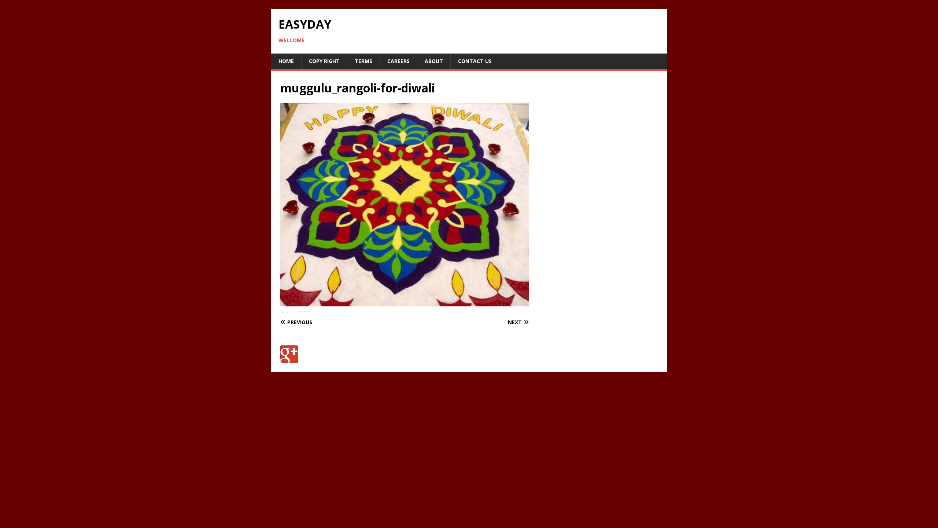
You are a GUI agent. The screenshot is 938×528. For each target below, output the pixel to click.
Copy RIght (324, 61)
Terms (363, 61)
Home (286, 61)
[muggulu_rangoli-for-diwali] (404, 308)
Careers (398, 61)
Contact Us (475, 61)
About (434, 61)
